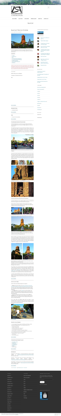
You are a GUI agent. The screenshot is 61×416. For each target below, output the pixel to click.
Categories (26, 18)
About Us (40, 18)
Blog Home (14, 18)
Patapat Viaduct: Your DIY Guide (41, 79)
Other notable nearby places (16, 61)
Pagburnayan (18, 269)
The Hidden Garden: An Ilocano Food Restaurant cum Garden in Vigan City (45, 50)
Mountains (38, 103)
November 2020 (9, 383)
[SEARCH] (48, 7)
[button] (14, 162)
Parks (38, 105)
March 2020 (9, 391)
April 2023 (8, 375)
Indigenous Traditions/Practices (41, 101)
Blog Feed (20, 18)
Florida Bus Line (17, 286)
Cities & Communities (40, 89)
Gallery (38, 99)
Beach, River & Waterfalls (40, 87)
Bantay (19, 367)
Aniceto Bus (30, 285)
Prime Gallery (33, 18)
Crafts (38, 91)
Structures (15, 367)
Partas (23, 285)
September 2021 (9, 377)
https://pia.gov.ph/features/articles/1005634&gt (18, 359)
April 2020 (8, 389)
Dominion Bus (27, 285)
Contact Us (46, 18)
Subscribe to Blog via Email (45, 373)
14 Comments (25, 367)
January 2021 (9, 381)
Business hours (14, 56)
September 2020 (9, 385)
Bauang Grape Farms (43, 65)
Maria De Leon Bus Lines (26, 286)
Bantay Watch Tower (19, 30)
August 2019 (9, 395)
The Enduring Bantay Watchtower (17, 58)
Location (13, 55)
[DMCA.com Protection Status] (40, 33)
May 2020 (8, 387)
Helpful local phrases (15, 60)
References (13, 62)
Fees (12, 57)
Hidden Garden (13, 270)
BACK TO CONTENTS (13, 278)
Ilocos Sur (22, 367)
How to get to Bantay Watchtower (17, 59)
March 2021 (9, 379)
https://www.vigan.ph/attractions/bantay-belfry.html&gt (25, 354)
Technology (39, 109)
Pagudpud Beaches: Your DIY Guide (42, 77)
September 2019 (9, 393)
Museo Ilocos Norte (43, 56)
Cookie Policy (16, 414)
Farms (38, 95)
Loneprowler (17, 15)
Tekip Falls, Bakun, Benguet (44, 40)
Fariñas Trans (21, 286)
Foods (38, 97)
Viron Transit (13, 286)
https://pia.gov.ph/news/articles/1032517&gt (27, 362)
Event (38, 93)
